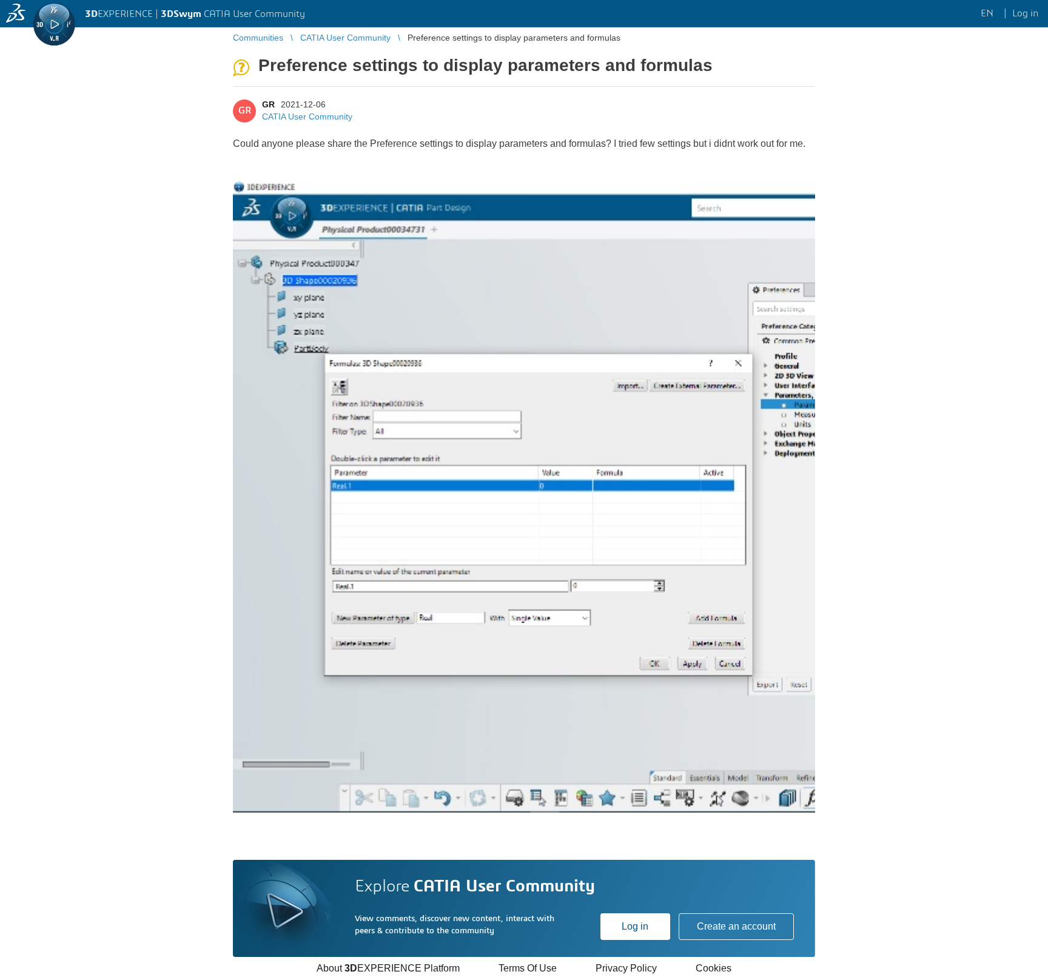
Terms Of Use (528, 968)
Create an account (736, 926)
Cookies (713, 968)
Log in (635, 926)
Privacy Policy (626, 968)
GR (268, 104)
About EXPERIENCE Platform (388, 968)
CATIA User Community (307, 116)
